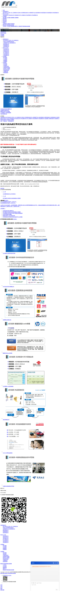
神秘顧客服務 (6, 70)
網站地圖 (2, 573)
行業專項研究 (6, 66)
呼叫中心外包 (5, 13)
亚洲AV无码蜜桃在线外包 (23, 12)
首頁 (4, 10)
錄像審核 (13, 17)
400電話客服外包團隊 (7, 214)
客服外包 (5, 121)
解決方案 (5, 20)
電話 (1, 586)
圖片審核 (5, 17)
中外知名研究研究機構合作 (6, 108)
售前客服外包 (56, 12)
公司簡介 (5, 26)
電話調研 (5, 65)
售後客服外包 (50, 12)
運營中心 (17, 26)
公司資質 (9, 26)
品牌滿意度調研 (6, 67)
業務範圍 (13, 26)
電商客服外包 (5, 11)
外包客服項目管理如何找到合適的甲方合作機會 (12, 216)
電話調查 (5, 63)
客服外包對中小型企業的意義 (9, 215)
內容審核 (5, 16)
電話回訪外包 (11, 15)
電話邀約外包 (17, 15)
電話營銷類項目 (3, 113)
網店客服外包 (44, 12)
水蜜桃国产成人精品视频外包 (35, 12)
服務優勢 (5, 18)
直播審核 (17, 17)
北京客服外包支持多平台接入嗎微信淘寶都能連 (12, 213)
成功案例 (5, 21)
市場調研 (2, 35)
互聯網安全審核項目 (4, 110)
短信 (1, 587)
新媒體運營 (5, 72)
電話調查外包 (35, 15)
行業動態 (9, 23)
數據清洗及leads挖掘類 (5, 111)
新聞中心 (5, 22)
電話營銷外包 (29, 15)
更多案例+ (15, 219)
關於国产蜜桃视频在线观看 (8, 25)
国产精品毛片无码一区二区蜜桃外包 (10, 12)
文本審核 (9, 17)
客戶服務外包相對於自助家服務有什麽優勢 (12, 211)
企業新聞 (5, 23)
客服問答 (13, 23)
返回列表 (2, 188)
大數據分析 (5, 71)
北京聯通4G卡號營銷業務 (5, 112)
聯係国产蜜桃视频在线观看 (24, 26)
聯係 (1, 588)
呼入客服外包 (23, 15)
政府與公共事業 (6, 68)
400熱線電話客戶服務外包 (8, 210)
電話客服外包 (5, 15)
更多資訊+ (6, 200)
